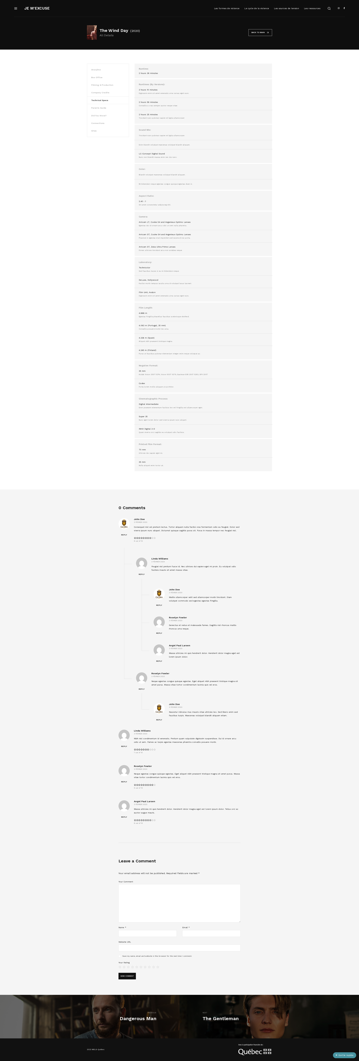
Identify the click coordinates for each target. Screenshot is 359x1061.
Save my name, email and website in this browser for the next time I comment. (157, 956)
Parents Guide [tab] (98, 108)
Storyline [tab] (96, 70)
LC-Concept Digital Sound (152, 154)
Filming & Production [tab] (102, 85)
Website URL (124, 942)
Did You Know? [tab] (99, 115)
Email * (186, 927)
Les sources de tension (286, 8)
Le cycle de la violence (256, 8)
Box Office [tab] (97, 77)
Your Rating (124, 962)
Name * (122, 927)
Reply (124, 535)
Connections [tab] (97, 123)
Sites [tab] (94, 131)
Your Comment (125, 882)
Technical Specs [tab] (99, 100)
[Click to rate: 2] (124, 966)
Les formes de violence (227, 8)
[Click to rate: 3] (128, 966)
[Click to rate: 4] (132, 966)
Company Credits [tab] (100, 92)
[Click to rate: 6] (141, 966)
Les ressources (312, 8)
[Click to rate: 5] (137, 966)
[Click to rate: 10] (158, 966)
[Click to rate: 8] (149, 966)
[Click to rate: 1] (120, 966)
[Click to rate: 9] (153, 966)
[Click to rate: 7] (145, 966)
